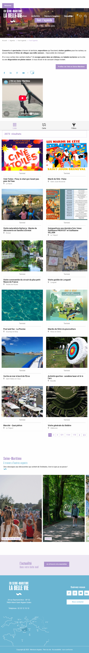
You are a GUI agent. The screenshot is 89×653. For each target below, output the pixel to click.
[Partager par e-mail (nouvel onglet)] (23, 73)
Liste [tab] (15, 128)
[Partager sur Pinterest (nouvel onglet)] (17, 73)
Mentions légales (36, 650)
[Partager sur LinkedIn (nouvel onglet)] (11, 73)
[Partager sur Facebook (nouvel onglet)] (4, 73)
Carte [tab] (44, 128)
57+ (62, 435)
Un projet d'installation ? (29, 2)
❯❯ (84, 435)
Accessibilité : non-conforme (62, 650)
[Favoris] (80, 16)
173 (74, 435)
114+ (68, 435)
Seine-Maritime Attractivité (10, 2)
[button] (85, 16)
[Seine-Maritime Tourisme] (12, 16)
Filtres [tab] (73, 128)
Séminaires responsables (48, 2)
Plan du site (47, 650)
